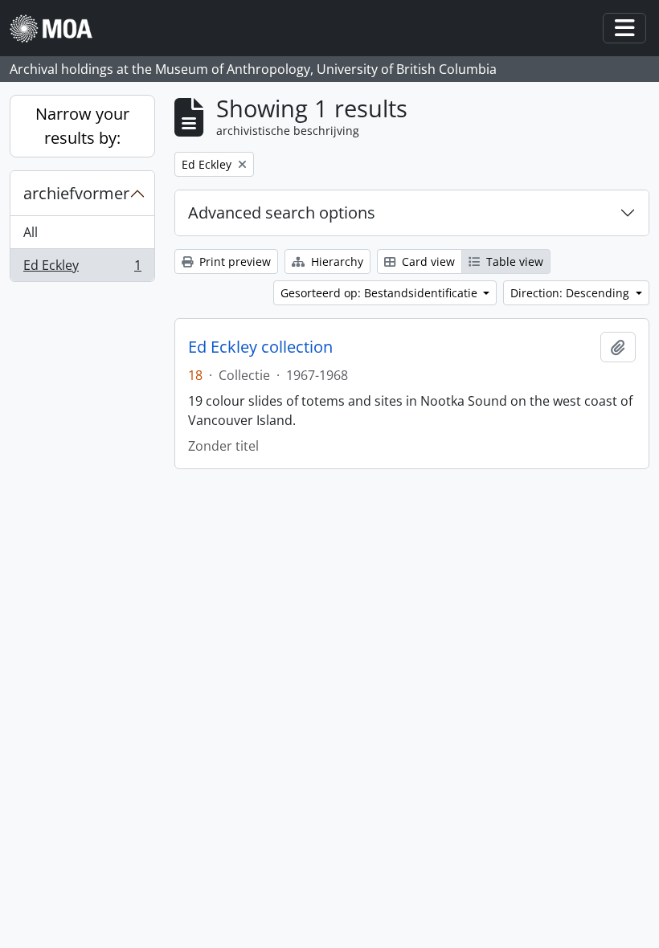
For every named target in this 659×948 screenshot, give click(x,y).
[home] (57, 28)
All (30, 232)
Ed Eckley (82, 268)
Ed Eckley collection (260, 347)
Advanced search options (281, 212)
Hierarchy (335, 261)
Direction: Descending (571, 292)
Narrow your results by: (82, 126)
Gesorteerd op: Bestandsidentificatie (380, 292)
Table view (513, 261)
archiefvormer (76, 193)
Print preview (233, 261)
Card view (427, 261)
